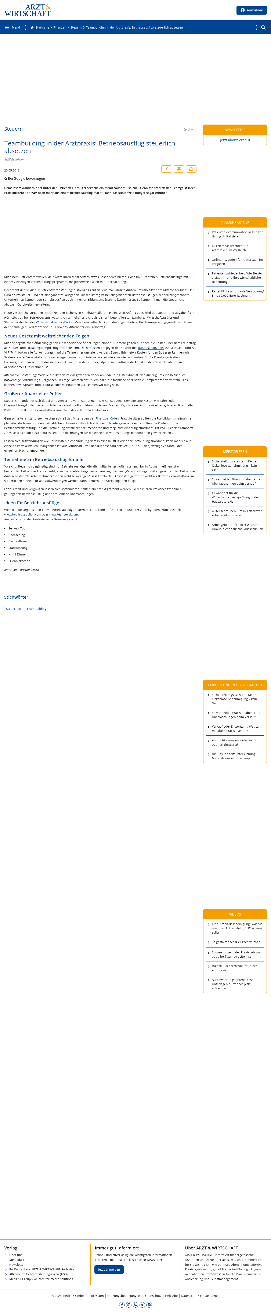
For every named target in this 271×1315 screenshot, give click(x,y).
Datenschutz (153, 1296)
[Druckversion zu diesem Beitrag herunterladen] (166, 169)
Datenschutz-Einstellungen (200, 1296)
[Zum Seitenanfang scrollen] (263, 1307)
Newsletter (17, 1265)
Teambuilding (36, 609)
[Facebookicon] (122, 1305)
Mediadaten (17, 1260)
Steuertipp (13, 609)
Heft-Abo (171, 1296)
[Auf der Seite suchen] (263, 27)
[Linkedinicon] (149, 1305)
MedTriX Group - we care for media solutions (41, 1279)
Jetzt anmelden (109, 1269)
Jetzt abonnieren (233, 140)
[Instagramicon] (128, 1305)
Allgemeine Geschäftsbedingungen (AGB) (38, 1274)
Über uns (15, 1255)
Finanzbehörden (107, 418)
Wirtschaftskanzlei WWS (53, 322)
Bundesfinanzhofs (151, 348)
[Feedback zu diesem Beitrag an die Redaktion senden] (191, 169)
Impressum (96, 1296)
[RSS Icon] (135, 1305)
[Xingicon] (142, 1305)
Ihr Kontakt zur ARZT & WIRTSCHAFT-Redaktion (42, 1269)
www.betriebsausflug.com (22, 514)
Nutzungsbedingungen (123, 1296)
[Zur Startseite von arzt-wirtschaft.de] (28, 10)
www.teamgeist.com (63, 514)
